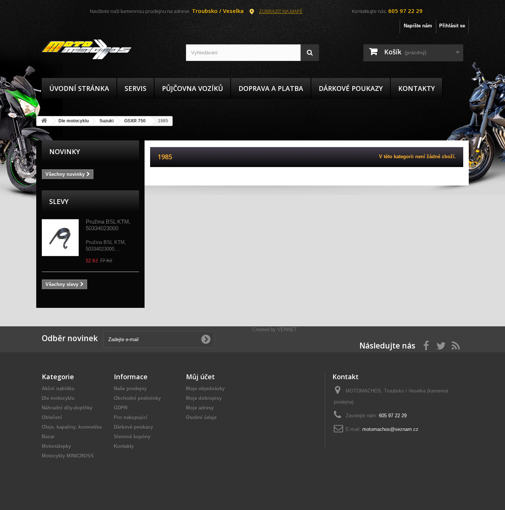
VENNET (286, 329)
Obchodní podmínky (137, 398)
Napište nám (418, 25)
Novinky (64, 151)
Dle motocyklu (58, 398)
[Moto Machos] (108, 49)
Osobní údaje (201, 417)
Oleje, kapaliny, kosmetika (72, 427)
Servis (135, 88)
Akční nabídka (58, 388)
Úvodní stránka (79, 88)
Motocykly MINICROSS (68, 456)
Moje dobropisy (204, 398)
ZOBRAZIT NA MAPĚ (280, 11)
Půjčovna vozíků (192, 88)
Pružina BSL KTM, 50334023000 (108, 224)
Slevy (58, 201)
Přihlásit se (452, 25)
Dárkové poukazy (351, 88)
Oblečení (52, 417)
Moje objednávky (205, 388)
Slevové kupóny (132, 436)
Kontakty (416, 88)
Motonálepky (56, 446)
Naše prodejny (130, 388)
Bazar (48, 436)
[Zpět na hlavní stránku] (44, 121)
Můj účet (200, 376)
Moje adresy (200, 408)
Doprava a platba (270, 88)
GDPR (121, 408)
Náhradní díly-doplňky (67, 408)
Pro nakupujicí (131, 417)
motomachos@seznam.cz (390, 429)
